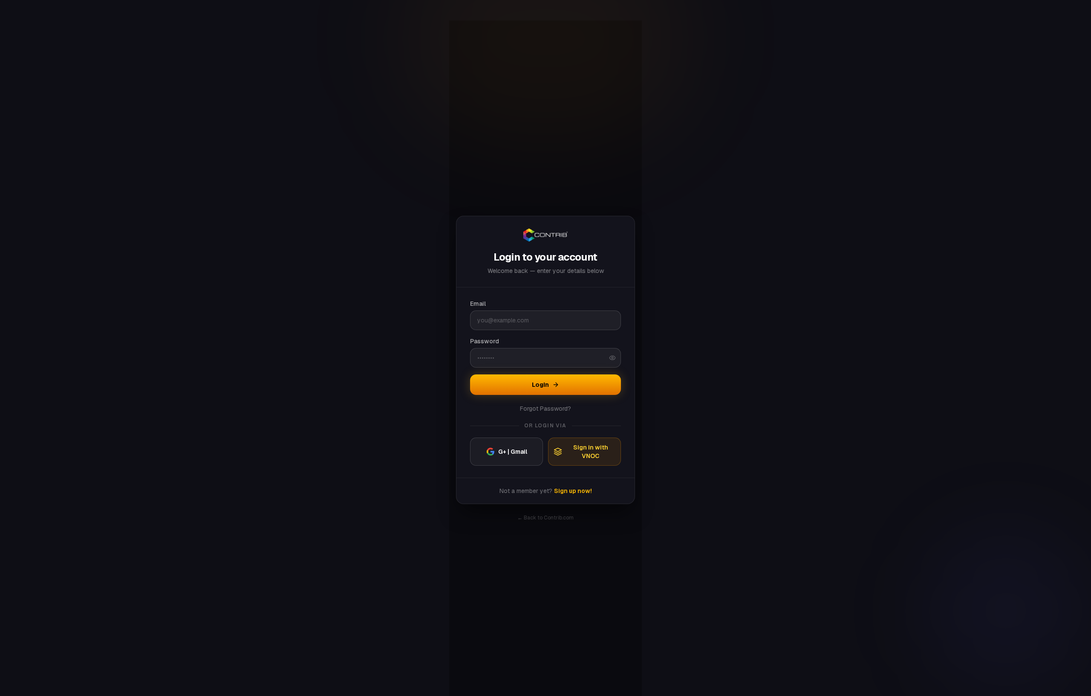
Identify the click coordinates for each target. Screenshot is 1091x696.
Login (540, 385)
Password (484, 341)
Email (478, 303)
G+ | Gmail (512, 451)
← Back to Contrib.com (545, 517)
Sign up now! (573, 491)
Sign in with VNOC (590, 452)
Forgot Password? (545, 408)
